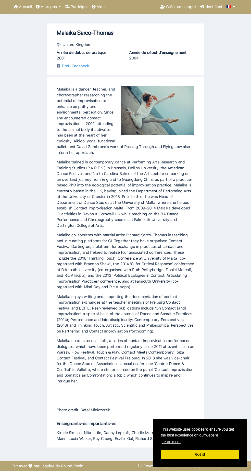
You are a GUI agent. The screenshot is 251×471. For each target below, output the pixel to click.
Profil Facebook (75, 66)
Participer (79, 6)
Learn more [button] (171, 442)
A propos (49, 6)
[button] (230, 7)
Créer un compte (180, 6)
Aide (100, 6)
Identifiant (212, 6)
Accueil (25, 6)
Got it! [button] (200, 454)
